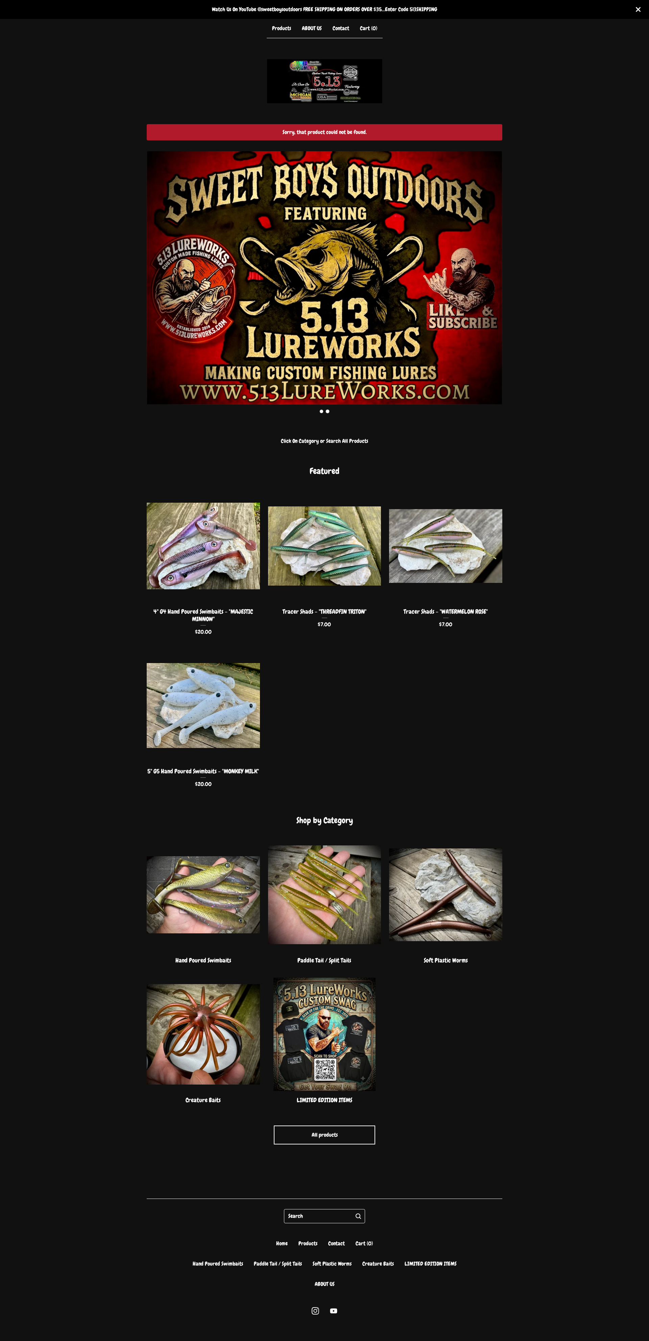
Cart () (368, 28)
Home (282, 1243)
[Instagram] (315, 1310)
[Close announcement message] (638, 9)
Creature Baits (378, 1263)
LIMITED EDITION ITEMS (431, 1263)
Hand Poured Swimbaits (218, 1263)
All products (325, 1134)
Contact (341, 28)
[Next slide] (492, 273)
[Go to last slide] (156, 273)
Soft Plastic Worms (332, 1263)
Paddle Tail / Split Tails (278, 1263)
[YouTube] (333, 1310)
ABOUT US (312, 28)
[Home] (324, 81)
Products (281, 28)
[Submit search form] (358, 1216)
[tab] (321, 411)
